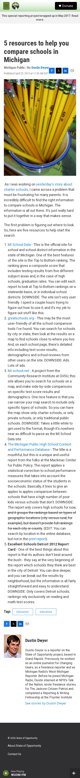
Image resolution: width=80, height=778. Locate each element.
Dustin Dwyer (40, 67)
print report (37, 539)
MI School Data (19, 245)
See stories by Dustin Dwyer (45, 703)
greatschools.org (21, 318)
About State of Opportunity (24, 745)
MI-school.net (18, 371)
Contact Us (14, 754)
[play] (5, 773)
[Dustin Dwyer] (12, 646)
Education (23, 611)
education (46, 611)
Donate (67, 6)
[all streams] (75, 773)
